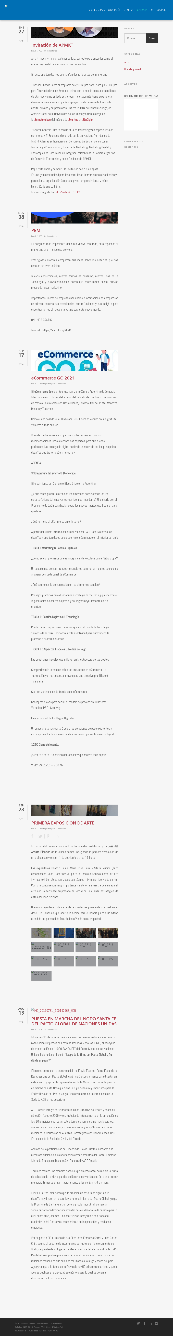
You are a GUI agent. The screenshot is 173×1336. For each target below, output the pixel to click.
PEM (35, 230)
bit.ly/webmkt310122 (68, 192)
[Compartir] (33, 836)
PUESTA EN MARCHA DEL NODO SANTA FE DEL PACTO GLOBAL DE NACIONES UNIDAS (74, 1021)
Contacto (161, 10)
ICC (152, 10)
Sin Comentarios (50, 51)
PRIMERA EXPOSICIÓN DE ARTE (62, 823)
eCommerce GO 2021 (52, 378)
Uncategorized (45, 384)
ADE (36, 51)
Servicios (128, 10)
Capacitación (114, 10)
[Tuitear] (40, 836)
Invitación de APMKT (52, 45)
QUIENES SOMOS (97, 10)
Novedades (142, 10)
